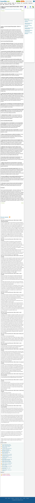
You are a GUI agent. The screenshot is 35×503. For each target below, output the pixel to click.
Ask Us (21, 498)
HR (21, 3)
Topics (1, 9)
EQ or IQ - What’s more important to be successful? (7, 466)
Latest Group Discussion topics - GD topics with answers (12, 9)
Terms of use (17, 498)
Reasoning (9, 3)
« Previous (2, 10)
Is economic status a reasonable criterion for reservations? (6, 449)
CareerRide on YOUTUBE (6, 474)
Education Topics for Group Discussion (29, 21)
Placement (18, 3)
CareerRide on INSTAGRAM (6, 475)
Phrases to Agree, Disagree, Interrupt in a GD (6, 447)
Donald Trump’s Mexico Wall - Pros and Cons (6, 468)
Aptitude (5, 3)
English (13, 3)
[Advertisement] (12, 18)
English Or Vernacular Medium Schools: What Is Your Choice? (6, 461)
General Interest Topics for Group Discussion (28, 31)
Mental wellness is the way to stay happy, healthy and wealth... (7, 459)
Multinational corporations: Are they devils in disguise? (6, 451)
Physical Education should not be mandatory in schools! (7, 455)
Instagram (27, 498)
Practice (22, 1)
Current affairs (25, 3)
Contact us (12, 498)
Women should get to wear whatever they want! (6, 452)
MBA (3, 4)
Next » (22, 10)
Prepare (18, 1)
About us (9, 498)
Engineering (30, 3)
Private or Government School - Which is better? (6, 464)
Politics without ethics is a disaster (7, 454)
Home (6, 498)
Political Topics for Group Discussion (28, 33)
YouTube (24, 498)
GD (15, 3)
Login (13, 4)
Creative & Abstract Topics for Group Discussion (29, 28)
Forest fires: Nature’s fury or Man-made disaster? (7, 457)
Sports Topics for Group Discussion (28, 26)
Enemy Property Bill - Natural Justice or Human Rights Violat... (7, 445)
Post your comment (4, 217)
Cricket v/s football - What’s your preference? (6, 470)
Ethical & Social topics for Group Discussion (28, 23)
